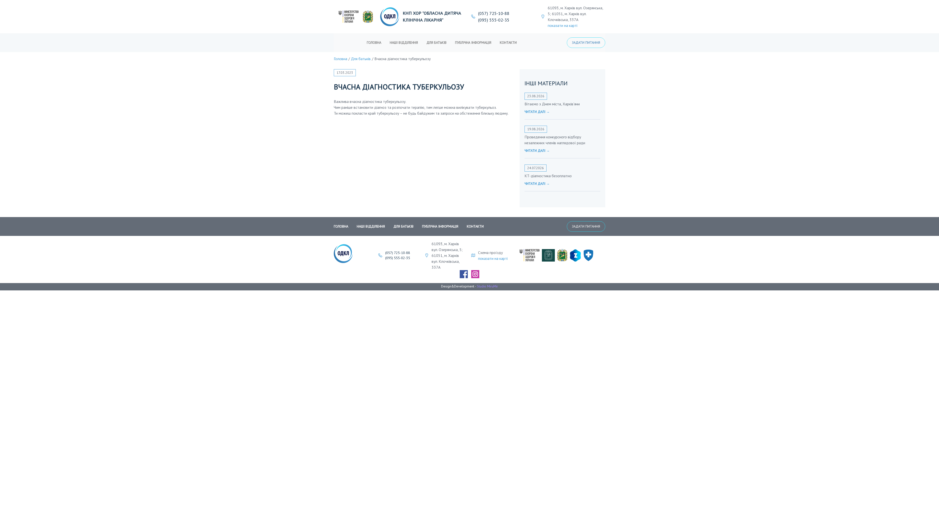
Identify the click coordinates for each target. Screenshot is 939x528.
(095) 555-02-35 (493, 20)
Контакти (508, 42)
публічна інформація (473, 42)
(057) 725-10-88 (493, 13)
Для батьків (436, 42)
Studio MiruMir (487, 286)
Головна (374, 42)
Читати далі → (537, 112)
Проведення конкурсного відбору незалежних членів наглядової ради (555, 139)
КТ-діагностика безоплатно (548, 175)
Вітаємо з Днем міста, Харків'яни (552, 103)
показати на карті (562, 25)
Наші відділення (404, 42)
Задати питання (586, 42)
